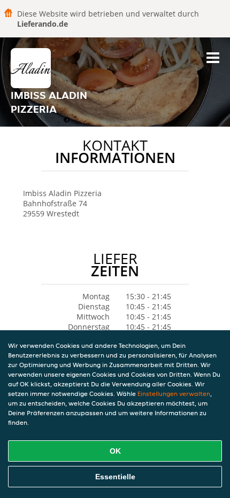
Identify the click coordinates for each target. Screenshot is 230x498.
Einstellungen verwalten (173, 394)
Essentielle (115, 476)
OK (115, 451)
